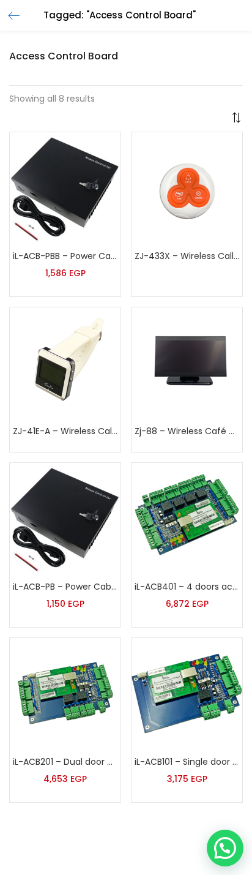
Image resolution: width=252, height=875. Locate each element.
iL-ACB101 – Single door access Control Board (187, 761)
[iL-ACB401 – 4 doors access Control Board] (187, 517)
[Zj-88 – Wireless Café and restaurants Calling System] (187, 362)
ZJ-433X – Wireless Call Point (187, 255)
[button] (237, 117)
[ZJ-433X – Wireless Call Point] (187, 187)
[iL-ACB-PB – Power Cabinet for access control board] (65, 517)
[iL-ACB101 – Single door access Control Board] (187, 692)
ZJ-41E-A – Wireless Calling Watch (65, 431)
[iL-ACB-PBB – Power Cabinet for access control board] (65, 187)
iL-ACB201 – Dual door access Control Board (65, 761)
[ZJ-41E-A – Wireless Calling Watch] (65, 362)
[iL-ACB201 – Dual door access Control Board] (65, 692)
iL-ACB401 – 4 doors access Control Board (187, 586)
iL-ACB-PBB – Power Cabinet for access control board (65, 255)
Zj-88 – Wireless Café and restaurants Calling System (187, 431)
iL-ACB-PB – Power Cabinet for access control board (65, 586)
